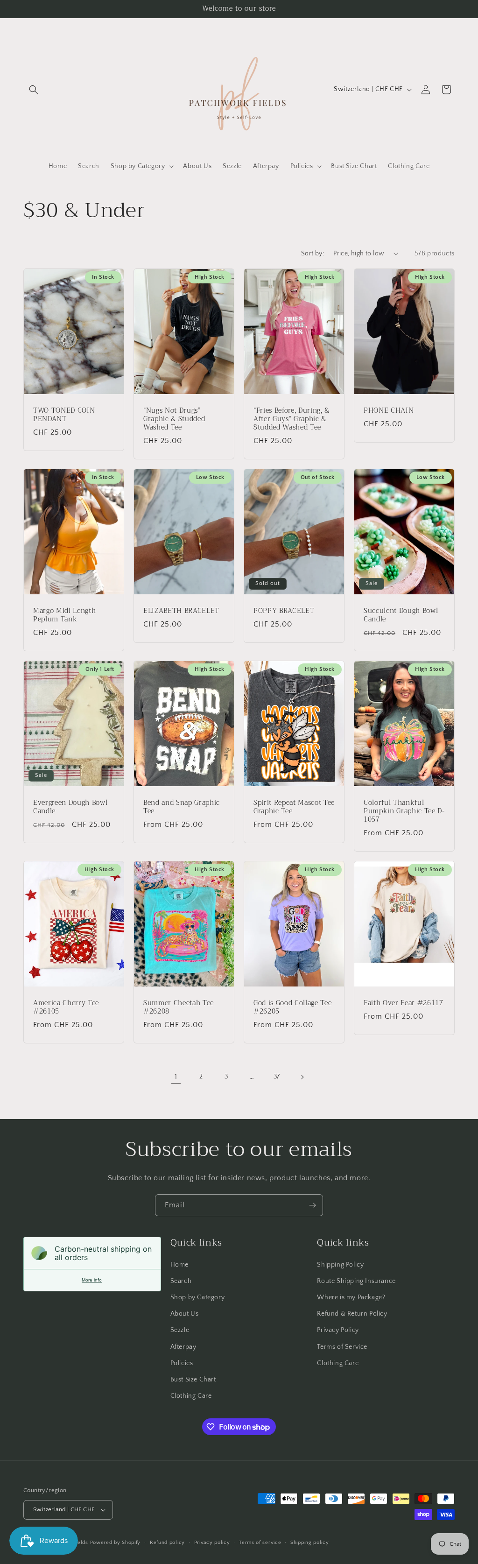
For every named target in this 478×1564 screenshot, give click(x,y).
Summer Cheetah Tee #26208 (178, 1007)
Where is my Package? (351, 1297)
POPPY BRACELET (283, 610)
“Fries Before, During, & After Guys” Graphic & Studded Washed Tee (291, 419)
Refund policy (167, 1542)
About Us (184, 1313)
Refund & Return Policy (352, 1313)
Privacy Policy (337, 1330)
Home (179, 1264)
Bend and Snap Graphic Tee (181, 806)
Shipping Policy (340, 1264)
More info (92, 1279)
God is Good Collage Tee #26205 (292, 1007)
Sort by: (312, 253)
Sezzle (180, 1330)
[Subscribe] (312, 1205)
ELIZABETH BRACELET (181, 610)
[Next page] (302, 1077)
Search (181, 1281)
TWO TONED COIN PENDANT (64, 414)
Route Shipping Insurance (356, 1281)
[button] (33, 89)
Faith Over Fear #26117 (403, 1003)
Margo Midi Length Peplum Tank (64, 614)
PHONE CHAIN (389, 410)
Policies (181, 1363)
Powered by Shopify (115, 1542)
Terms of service (260, 1542)
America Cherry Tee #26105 (66, 1007)
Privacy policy (212, 1542)
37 (277, 1076)
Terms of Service (342, 1347)
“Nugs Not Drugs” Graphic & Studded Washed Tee (174, 419)
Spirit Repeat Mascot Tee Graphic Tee (294, 806)
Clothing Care (191, 1396)
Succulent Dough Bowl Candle (401, 614)
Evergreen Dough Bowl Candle (70, 806)
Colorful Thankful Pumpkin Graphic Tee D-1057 (404, 811)
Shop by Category (197, 1297)
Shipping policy (309, 1542)
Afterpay (183, 1347)
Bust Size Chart (193, 1379)
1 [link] (176, 1076)
